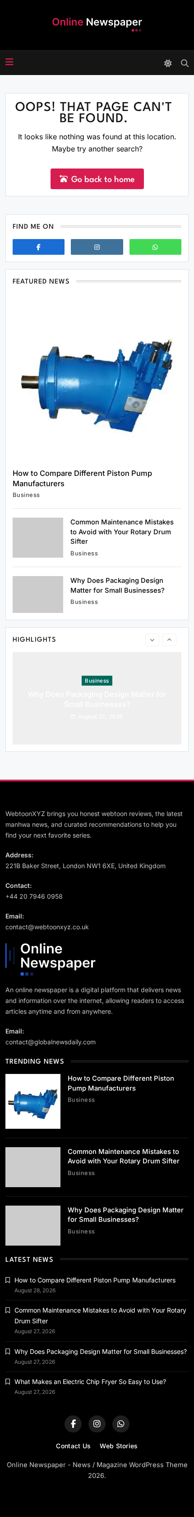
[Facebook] (39, 247)
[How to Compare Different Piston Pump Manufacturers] (97, 378)
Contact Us (73, 1446)
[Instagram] (97, 247)
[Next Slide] (169, 640)
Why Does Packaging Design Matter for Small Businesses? (97, 699)
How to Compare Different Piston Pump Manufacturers (95, 1280)
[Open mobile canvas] (9, 62)
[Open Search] (185, 63)
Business (26, 494)
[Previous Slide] (152, 640)
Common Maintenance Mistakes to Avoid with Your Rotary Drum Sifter (122, 532)
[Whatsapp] (155, 247)
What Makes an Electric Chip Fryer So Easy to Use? (90, 1381)
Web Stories (119, 1446)
